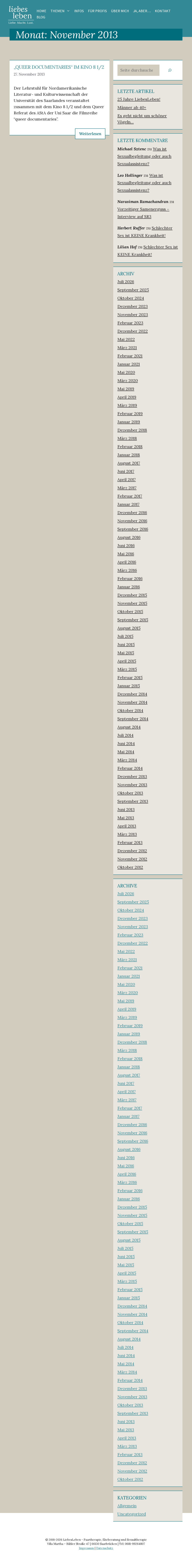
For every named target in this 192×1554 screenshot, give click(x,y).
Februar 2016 (129, 578)
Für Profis (97, 11)
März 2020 (127, 380)
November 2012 (132, 859)
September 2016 (132, 529)
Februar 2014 (130, 768)
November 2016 (132, 520)
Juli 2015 (125, 636)
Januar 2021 (128, 364)
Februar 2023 (130, 322)
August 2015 (128, 628)
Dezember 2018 (132, 430)
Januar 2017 (128, 504)
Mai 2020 (126, 372)
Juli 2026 (125, 281)
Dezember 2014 (132, 694)
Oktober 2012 (130, 867)
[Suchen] (169, 70)
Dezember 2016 (132, 512)
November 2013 (132, 784)
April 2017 (126, 479)
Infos (79, 11)
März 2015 (127, 669)
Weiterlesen (90, 133)
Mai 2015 (125, 652)
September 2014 (132, 718)
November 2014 (132, 702)
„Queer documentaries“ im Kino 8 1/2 (59, 67)
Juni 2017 (125, 471)
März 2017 (126, 487)
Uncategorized (131, 1514)
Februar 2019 (130, 413)
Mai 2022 (126, 339)
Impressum (86, 1548)
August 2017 (128, 463)
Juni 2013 (126, 809)
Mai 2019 (125, 388)
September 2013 (132, 801)
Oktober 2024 (130, 298)
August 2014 (129, 727)
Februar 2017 (129, 496)
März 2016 (127, 570)
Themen (57, 11)
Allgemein (126, 1505)
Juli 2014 (125, 735)
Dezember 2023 (132, 306)
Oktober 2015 (130, 611)
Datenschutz (104, 1548)
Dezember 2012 (132, 850)
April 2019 (126, 397)
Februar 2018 (129, 446)
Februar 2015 (129, 677)
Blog (41, 17)
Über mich (120, 11)
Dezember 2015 (132, 595)
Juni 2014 (126, 743)
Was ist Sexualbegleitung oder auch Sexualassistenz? (144, 156)
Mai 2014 (125, 751)
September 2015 (132, 619)
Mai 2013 (125, 817)
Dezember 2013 (132, 776)
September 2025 (133, 289)
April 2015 (126, 661)
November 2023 (132, 314)
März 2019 (127, 405)
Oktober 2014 (130, 710)
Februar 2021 (129, 355)
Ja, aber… (142, 11)
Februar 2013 (129, 842)
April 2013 (126, 826)
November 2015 (132, 603)
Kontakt (163, 11)
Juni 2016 (126, 545)
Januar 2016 (128, 586)
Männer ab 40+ (131, 107)
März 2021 (127, 347)
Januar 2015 (128, 685)
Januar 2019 (128, 421)
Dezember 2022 (132, 331)
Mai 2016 (125, 553)
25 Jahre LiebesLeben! (138, 99)
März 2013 (127, 834)
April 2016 (126, 562)
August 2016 (128, 537)
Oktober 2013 (130, 793)
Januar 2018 (128, 454)
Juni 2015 (126, 644)
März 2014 (127, 760)
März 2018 (127, 438)
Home (41, 11)
